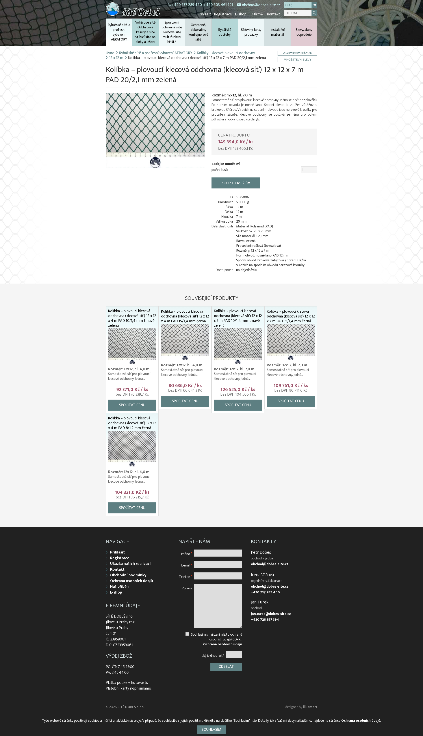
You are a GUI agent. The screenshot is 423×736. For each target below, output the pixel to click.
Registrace (223, 14)
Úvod (110, 53)
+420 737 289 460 (187, 5)
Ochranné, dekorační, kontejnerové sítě (198, 32)
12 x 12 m (116, 57)
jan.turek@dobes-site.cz (271, 614)
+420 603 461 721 (218, 5)
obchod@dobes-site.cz (261, 5)
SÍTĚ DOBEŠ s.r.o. (131, 707)
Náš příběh (119, 586)
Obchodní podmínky (128, 575)
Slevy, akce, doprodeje (304, 32)
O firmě (256, 14)
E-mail (186, 565)
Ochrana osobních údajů (131, 581)
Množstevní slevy (297, 59)
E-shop (240, 14)
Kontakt (273, 14)
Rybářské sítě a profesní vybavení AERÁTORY (119, 32)
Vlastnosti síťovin (297, 53)
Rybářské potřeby (224, 32)
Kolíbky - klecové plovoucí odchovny (226, 53)
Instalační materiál (278, 32)
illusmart (310, 707)
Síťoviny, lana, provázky (251, 32)
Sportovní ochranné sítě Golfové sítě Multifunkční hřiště (172, 32)
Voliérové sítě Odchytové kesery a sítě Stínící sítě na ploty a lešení (145, 32)
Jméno (186, 554)
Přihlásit (204, 14)
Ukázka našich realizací (130, 564)
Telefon (185, 576)
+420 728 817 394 (265, 619)
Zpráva (187, 588)
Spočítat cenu (132, 405)
